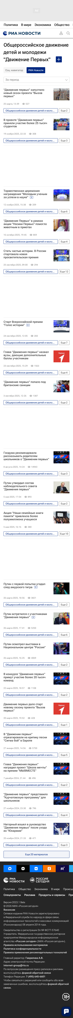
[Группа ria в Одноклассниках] (49, 868)
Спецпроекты (12, 895)
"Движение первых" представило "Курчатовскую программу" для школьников (26, 797)
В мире (55, 889)
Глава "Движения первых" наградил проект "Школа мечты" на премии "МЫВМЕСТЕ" (25, 767)
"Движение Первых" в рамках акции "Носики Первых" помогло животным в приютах (25, 224)
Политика (9, 889)
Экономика (41, 889)
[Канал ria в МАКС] (10, 868)
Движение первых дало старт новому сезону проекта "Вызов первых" (24, 707)
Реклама (29, 895)
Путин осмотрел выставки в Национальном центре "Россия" (25, 646)
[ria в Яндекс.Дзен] (23, 868)
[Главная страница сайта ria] (21, 33)
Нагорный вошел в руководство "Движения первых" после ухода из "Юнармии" (25, 827)
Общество (24, 889)
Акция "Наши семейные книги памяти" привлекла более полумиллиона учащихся (23, 516)
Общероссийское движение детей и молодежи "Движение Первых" (36, 52)
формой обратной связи (36, 972)
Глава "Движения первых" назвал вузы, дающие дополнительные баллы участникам (26, 355)
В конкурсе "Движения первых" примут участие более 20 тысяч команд (25, 677)
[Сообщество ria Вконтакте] (36, 868)
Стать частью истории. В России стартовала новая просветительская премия (25, 254)
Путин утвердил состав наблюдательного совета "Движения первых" (20, 486)
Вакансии (9, 909)
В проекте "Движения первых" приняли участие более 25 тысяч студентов (25, 123)
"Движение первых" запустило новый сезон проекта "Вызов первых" (24, 93)
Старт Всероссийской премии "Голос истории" (23, 323)
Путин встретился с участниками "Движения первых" (25, 615)
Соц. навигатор (14, 70)
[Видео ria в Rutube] (62, 868)
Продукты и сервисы (52, 895)
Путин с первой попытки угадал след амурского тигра (24, 585)
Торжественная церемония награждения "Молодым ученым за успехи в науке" (25, 194)
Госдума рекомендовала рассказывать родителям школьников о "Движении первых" (26, 456)
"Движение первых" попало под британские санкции (25, 383)
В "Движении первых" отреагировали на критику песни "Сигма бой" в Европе (25, 737)
